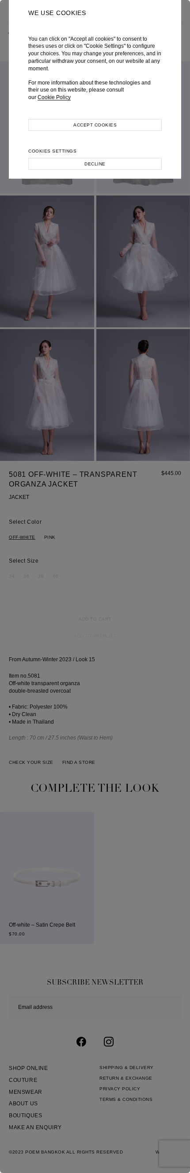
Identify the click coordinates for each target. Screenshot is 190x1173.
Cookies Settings (52, 151)
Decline (95, 163)
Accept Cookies (95, 125)
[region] (95, 586)
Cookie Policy (54, 97)
